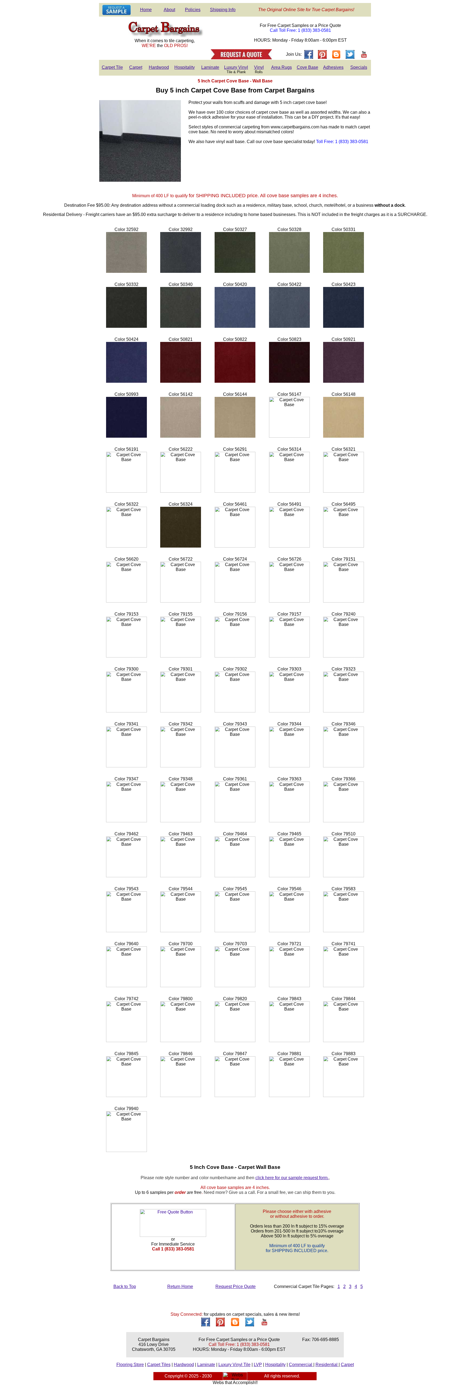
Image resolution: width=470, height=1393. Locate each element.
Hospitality (184, 67)
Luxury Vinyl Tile (234, 1364)
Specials (358, 67)
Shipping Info (223, 9)
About (169, 9)
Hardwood (159, 67)
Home (146, 9)
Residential (327, 1364)
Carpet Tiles (159, 1364)
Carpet (135, 67)
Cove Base (307, 67)
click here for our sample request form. (292, 1177)
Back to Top (124, 1286)
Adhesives (333, 67)
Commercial (301, 1364)
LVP (258, 1364)
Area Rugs (281, 67)
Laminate (210, 67)
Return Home (180, 1286)
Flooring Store (130, 1364)
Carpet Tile (112, 67)
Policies (192, 9)
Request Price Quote (235, 1286)
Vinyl (259, 67)
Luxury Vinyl (236, 67)
